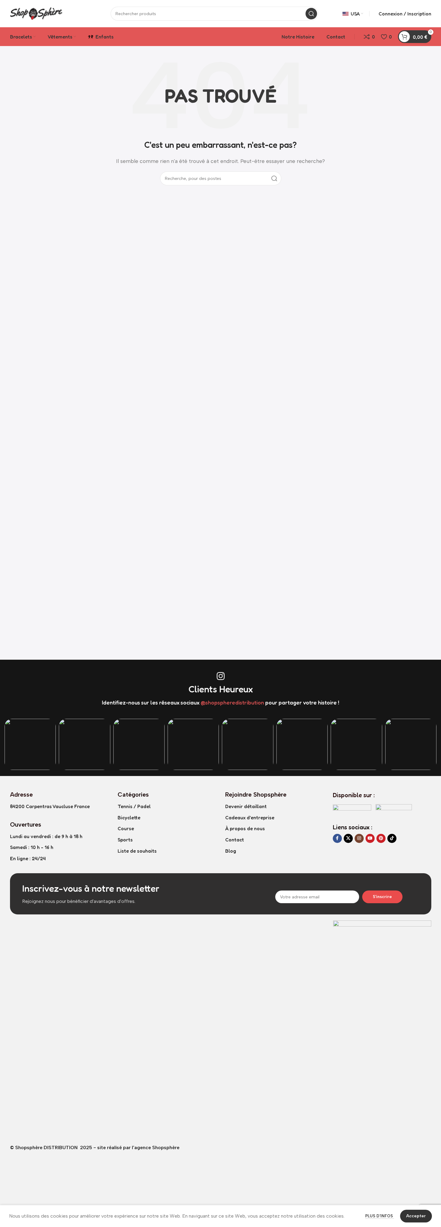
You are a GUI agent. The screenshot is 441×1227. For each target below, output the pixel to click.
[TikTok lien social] (391, 838)
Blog (230, 851)
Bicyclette (129, 817)
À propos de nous (245, 828)
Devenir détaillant (246, 806)
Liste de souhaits (137, 851)
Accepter (416, 1216)
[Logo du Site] (48, 13)
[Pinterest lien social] (381, 838)
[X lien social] (348, 838)
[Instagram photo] (30, 744)
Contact (234, 840)
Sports (125, 840)
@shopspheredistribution (232, 702)
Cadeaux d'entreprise (249, 817)
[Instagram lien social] (359, 838)
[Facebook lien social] (337, 838)
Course (126, 828)
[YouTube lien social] (370, 838)
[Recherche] (311, 13)
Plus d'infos (379, 1216)
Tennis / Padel (134, 806)
